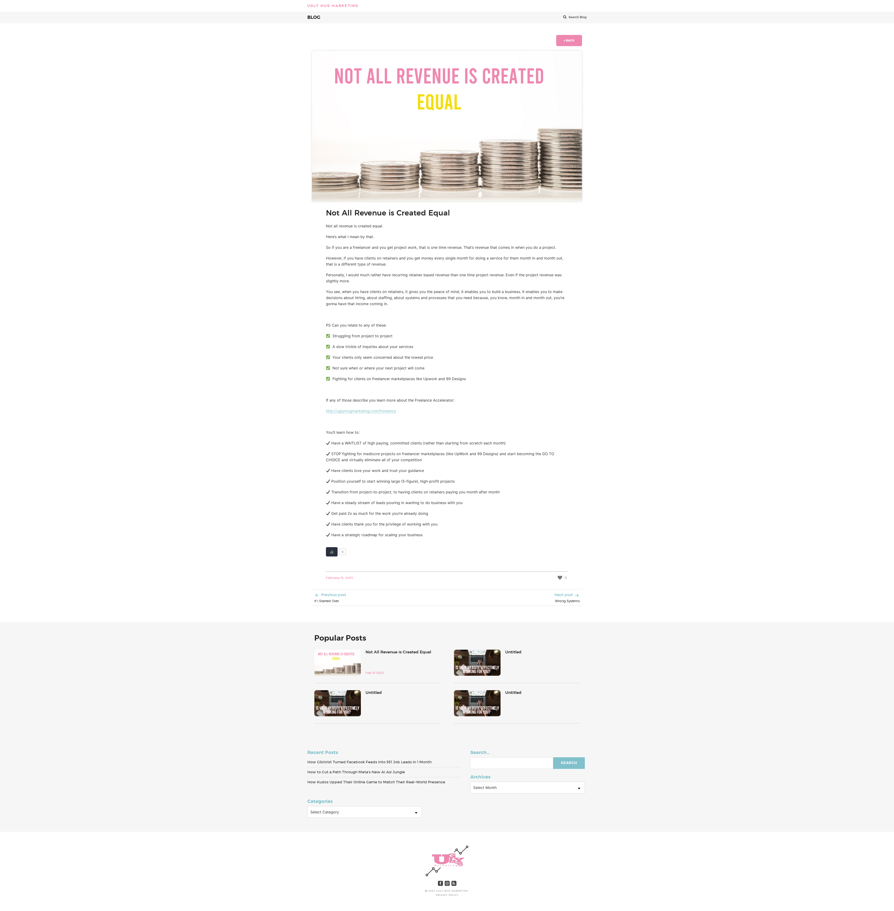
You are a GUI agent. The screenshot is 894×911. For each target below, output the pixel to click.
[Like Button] (332, 551)
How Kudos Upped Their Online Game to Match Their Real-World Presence (376, 782)
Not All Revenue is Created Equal (398, 652)
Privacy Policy (447, 895)
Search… (480, 752)
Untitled (513, 652)
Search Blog (577, 17)
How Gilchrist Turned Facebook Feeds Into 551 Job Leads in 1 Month (369, 762)
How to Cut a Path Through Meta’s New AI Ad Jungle (356, 772)
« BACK (569, 40)
